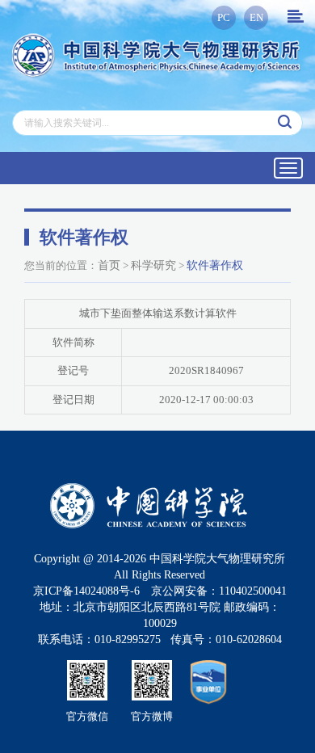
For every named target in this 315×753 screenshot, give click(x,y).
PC (223, 17)
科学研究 (153, 265)
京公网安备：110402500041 (219, 591)
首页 (109, 265)
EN (256, 17)
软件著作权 (215, 265)
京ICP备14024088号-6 (86, 591)
